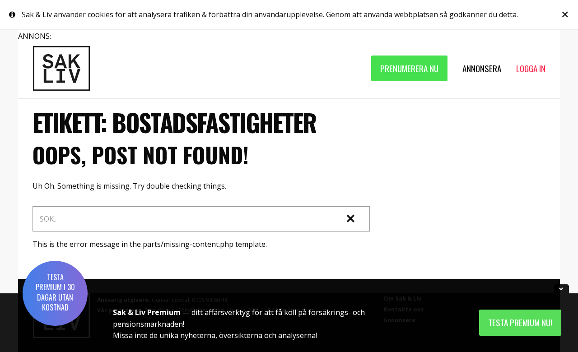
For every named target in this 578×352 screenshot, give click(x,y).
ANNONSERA (481, 68)
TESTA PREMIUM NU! (520, 322)
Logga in (530, 68)
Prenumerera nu (409, 68)
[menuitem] (409, 68)
